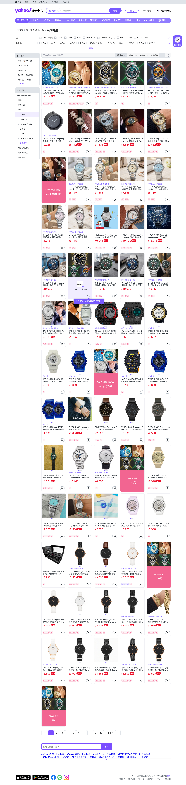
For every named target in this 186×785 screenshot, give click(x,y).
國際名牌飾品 (23, 152)
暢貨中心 (59, 20)
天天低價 (82, 20)
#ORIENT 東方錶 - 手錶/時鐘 (84, 757)
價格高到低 (144, 55)
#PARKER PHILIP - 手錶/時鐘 (111, 757)
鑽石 (20, 109)
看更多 (128, 20)
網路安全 (150, 779)
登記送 (47, 20)
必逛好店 (106, 20)
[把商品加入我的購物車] (62, 103)
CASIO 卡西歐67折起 (26, 75)
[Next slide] (64, 73)
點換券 (36, 20)
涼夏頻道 (94, 20)
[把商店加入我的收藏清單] (88, 296)
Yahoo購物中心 (29, 11)
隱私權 (159, 779)
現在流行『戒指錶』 (25, 79)
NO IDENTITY (23, 70)
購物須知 (141, 779)
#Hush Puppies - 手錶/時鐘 (104, 754)
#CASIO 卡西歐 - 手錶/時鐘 (78, 754)
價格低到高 (133, 55)
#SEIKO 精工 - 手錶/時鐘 (137, 757)
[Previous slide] (43, 73)
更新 (168, 775)
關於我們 (131, 779)
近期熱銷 (154, 55)
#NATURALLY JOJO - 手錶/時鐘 (55, 757)
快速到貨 (71, 20)
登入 (132, 10)
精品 (20, 100)
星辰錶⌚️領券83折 (25, 60)
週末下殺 (118, 20)
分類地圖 (167, 779)
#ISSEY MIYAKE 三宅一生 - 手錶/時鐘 (134, 754)
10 (101, 732)
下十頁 (111, 732)
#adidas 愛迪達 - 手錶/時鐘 (52, 754)
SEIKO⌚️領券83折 (25, 65)
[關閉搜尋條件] (57, 10)
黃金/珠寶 (21, 105)
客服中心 (122, 779)
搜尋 (106, 746)
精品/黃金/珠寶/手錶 (24, 95)
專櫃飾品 (21, 157)
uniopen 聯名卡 (148, 20)
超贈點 (164, 20)
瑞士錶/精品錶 (23, 148)
